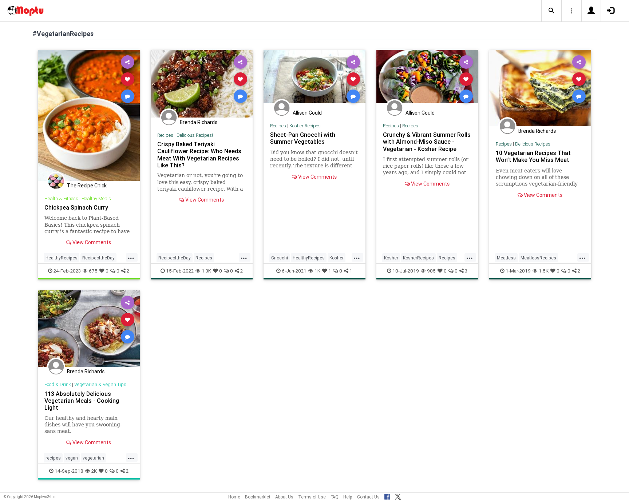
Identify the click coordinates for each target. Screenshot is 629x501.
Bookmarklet (257, 497)
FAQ (335, 497)
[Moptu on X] (398, 495)
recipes (53, 458)
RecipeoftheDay (98, 258)
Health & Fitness (61, 198)
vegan (72, 458)
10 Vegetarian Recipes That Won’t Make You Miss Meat (533, 156)
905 (431, 270)
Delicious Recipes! (195, 135)
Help (347, 497)
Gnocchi (279, 258)
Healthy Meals (96, 198)
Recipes (165, 135)
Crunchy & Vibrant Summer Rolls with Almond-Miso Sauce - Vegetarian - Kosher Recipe (427, 141)
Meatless (506, 258)
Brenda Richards (198, 122)
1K (317, 270)
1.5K (544, 270)
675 (93, 270)
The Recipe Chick (87, 185)
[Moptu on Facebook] (387, 495)
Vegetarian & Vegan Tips (100, 384)
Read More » (89, 115)
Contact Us (368, 497)
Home (234, 497)
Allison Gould (307, 113)
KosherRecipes (418, 258)
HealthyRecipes (62, 258)
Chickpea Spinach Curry (76, 207)
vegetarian (93, 458)
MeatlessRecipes (538, 258)
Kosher (336, 258)
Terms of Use (312, 497)
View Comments (91, 242)
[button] (551, 11)
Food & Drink (57, 384)
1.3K (206, 270)
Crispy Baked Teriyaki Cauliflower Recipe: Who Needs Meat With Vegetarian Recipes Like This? (199, 154)
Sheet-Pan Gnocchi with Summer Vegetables (302, 138)
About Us (284, 497)
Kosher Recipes (305, 126)
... (131, 257)
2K (94, 471)
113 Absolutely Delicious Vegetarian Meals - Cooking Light (81, 400)
